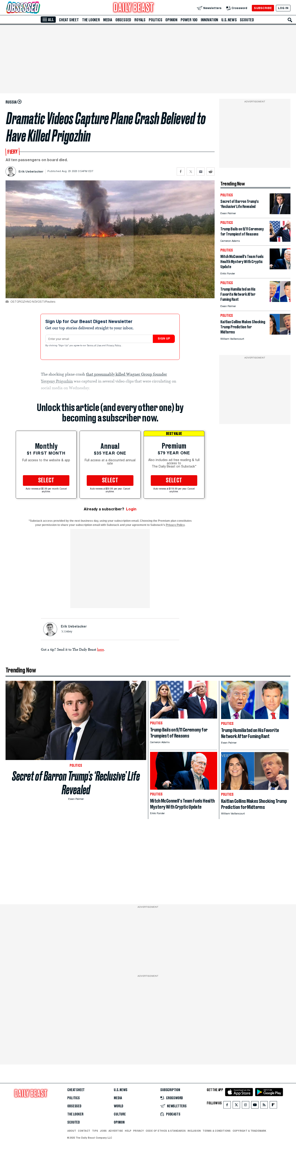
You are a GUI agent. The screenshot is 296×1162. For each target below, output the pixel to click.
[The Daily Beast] (134, 8)
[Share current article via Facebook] (181, 171)
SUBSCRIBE (263, 8)
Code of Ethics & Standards (166, 1130)
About (71, 1130)
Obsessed (123, 20)
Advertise (115, 1130)
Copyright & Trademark (249, 1130)
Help (128, 1130)
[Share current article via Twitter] (191, 171)
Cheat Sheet (69, 20)
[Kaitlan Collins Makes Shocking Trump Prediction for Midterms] (280, 333)
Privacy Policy (114, 346)
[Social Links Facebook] (227, 1106)
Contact (84, 1130)
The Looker (91, 20)
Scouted (247, 20)
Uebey (68, 631)
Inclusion (194, 1130)
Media (107, 20)
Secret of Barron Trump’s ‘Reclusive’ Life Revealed (76, 783)
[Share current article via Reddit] (211, 171)
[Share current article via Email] (201, 171)
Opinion (171, 20)
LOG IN (283, 8)
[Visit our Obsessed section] (38, 8)
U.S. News (229, 20)
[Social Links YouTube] (255, 1106)
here (100, 649)
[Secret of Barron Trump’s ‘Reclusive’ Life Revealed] (280, 213)
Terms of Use (94, 346)
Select (46, 480)
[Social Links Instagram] (245, 1106)
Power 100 (189, 20)
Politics (155, 20)
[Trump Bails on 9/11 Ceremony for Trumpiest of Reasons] (280, 240)
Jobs (103, 1130)
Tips (95, 1130)
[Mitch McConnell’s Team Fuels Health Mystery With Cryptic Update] (280, 268)
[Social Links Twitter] (236, 1106)
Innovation (209, 20)
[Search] (290, 20)
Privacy (138, 1130)
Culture (120, 1114)
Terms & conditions (217, 1130)
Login (131, 509)
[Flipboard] (273, 1106)
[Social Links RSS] (264, 1106)
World (118, 1106)
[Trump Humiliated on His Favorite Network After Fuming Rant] (280, 301)
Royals (139, 20)
